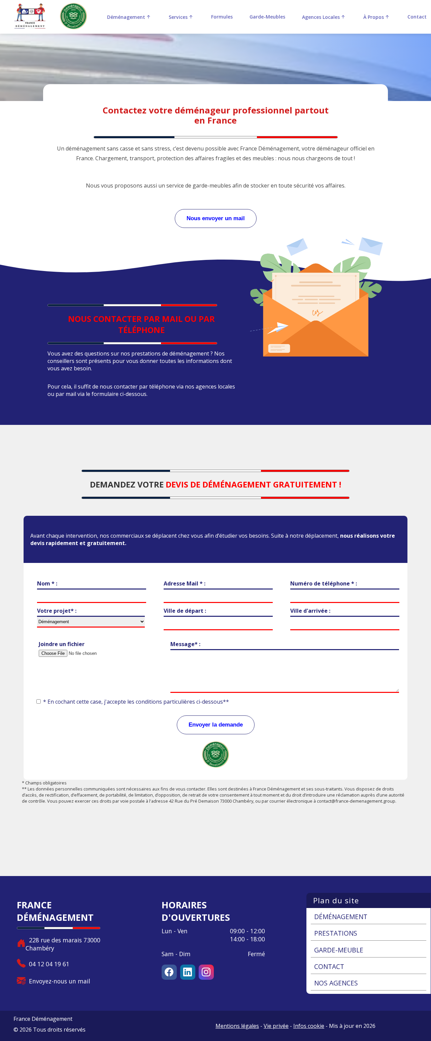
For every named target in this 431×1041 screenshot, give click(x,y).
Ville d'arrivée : (310, 610)
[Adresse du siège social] (21, 944)
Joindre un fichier (62, 644)
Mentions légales (237, 1026)
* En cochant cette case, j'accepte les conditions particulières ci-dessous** (136, 701)
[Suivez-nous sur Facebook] (171, 972)
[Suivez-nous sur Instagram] (206, 972)
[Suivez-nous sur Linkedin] (189, 972)
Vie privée (276, 1026)
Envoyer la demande (216, 724)
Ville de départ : (185, 610)
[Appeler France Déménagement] (21, 964)
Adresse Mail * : (184, 583)
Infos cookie (308, 1026)
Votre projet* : (56, 610)
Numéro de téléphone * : (323, 583)
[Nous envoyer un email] (21, 981)
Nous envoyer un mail (216, 218)
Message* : (185, 644)
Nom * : (47, 583)
